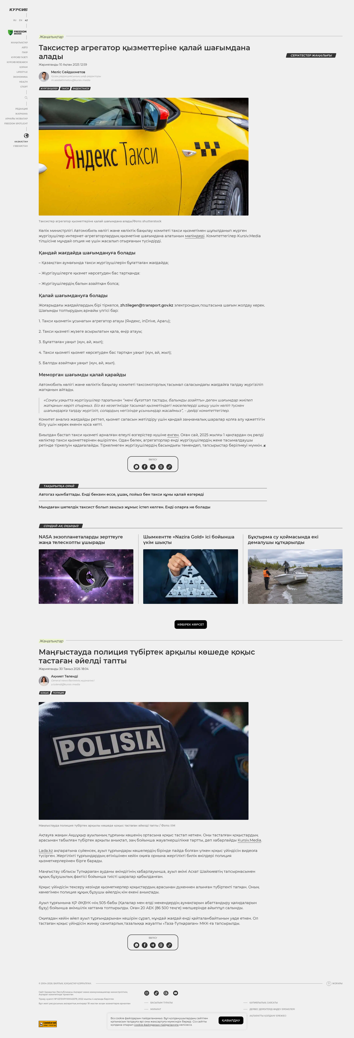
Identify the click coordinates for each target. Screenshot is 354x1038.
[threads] (165, 993)
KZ (26, 20)
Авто (25, 47)
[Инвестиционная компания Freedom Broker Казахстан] (17, 32)
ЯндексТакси (81, 88)
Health (23, 82)
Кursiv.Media (249, 840)
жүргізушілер (49, 88)
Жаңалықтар (19, 42)
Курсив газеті (19, 57)
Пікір (25, 52)
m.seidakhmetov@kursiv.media (70, 80)
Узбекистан (20, 146)
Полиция (58, 693)
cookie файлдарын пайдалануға (156, 1024)
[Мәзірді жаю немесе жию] (26, 98)
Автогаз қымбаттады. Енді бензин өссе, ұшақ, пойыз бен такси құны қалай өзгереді (121, 494)
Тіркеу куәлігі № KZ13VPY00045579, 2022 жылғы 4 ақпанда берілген (76, 999)
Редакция (21, 109)
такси (65, 88)
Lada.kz (46, 850)
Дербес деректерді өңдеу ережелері (272, 1009)
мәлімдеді (194, 236)
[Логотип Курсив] (18, 9)
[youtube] (175, 993)
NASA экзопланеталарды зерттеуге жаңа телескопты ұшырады (81, 539)
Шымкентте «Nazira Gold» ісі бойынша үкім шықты (188, 539)
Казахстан (21, 141)
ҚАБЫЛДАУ (231, 1020)
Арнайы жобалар (16, 118)
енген (173, 435)
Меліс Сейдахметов (68, 72)
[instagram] (146, 993)
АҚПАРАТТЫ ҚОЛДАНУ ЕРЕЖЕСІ (268, 1016)
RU (14, 20)
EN (20, 20)
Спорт (24, 86)
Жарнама (21, 113)
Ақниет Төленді (64, 676)
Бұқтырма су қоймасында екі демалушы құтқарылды (283, 539)
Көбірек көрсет (190, 624)
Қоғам (23, 67)
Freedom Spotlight (16, 123)
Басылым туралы (161, 1003)
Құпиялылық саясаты (264, 1003)
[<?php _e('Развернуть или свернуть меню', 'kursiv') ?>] (26, 135)
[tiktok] (156, 993)
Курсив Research (17, 62)
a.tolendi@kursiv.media (65, 684)
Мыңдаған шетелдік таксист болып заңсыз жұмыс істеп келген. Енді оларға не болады (124, 507)
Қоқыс (45, 693)
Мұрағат (155, 1009)
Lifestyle (22, 72)
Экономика (20, 77)
